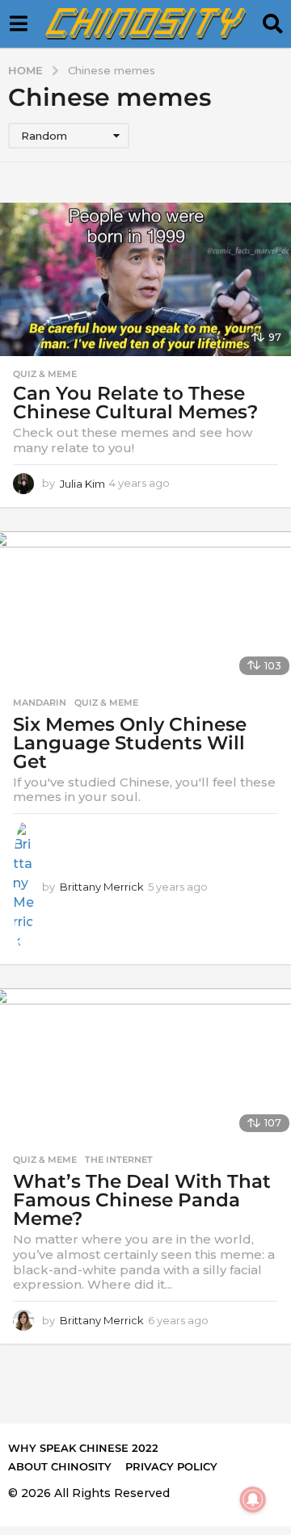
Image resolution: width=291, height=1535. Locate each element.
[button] (18, 24)
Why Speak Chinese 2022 (83, 1447)
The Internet (119, 1159)
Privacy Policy (171, 1466)
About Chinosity (60, 1466)
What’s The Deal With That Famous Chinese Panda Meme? (142, 1200)
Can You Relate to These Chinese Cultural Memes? (135, 402)
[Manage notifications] (253, 1499)
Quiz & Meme (45, 374)
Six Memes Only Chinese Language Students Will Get (130, 743)
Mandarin (39, 702)
